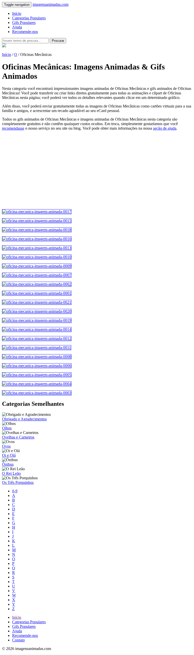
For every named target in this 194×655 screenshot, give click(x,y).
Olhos (7, 428)
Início (16, 13)
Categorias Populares (29, 18)
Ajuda (17, 27)
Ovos (6, 446)
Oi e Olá (9, 455)
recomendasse (13, 128)
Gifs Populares (24, 22)
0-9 (14, 491)
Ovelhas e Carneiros (18, 437)
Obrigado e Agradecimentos (24, 419)
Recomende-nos (25, 31)
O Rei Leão (11, 473)
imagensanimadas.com (50, 4)
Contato (18, 640)
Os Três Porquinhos (18, 482)
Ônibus (8, 464)
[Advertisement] (97, 170)
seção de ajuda (164, 128)
